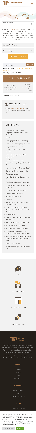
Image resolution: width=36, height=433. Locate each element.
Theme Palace (16, 3)
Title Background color (13, 196)
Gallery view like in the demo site (17, 171)
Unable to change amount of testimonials (16, 156)
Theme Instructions (18, 396)
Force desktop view (12, 174)
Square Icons (10, 214)
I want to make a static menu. (16, 190)
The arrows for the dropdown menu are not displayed (18, 203)
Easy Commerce (11, 89)
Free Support (19, 56)
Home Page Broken (13, 244)
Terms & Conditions (18, 408)
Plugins (18, 372)
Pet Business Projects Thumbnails (17, 182)
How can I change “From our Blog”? (18, 168)
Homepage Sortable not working (17, 228)
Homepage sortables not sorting (17, 141)
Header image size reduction (16, 160)
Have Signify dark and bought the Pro (17, 178)
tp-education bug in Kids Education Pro (18, 248)
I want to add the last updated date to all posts (18, 186)
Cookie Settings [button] (9, 428)
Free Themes (10, 85)
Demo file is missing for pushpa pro (18, 144)
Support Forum (18, 291)
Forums (12, 68)
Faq (18, 275)
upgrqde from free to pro (14, 147)
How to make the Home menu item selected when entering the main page (18, 239)
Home (5, 68)
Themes (18, 369)
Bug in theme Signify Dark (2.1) (16, 225)
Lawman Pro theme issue (14, 193)
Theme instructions (18, 308)
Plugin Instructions (18, 324)
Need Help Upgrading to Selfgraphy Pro (18, 164)
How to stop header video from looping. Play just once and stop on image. (17, 209)
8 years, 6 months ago (28, 86)
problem (9, 199)
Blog (18, 375)
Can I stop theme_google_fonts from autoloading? (18, 218)
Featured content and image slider (17, 222)
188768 (8, 138)
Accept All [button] (20, 428)
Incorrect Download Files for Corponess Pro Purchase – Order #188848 (17, 133)
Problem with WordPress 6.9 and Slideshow (17, 151)
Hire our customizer (17, 108)
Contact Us (18, 378)
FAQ (18, 393)
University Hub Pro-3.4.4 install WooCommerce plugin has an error (18, 232)
